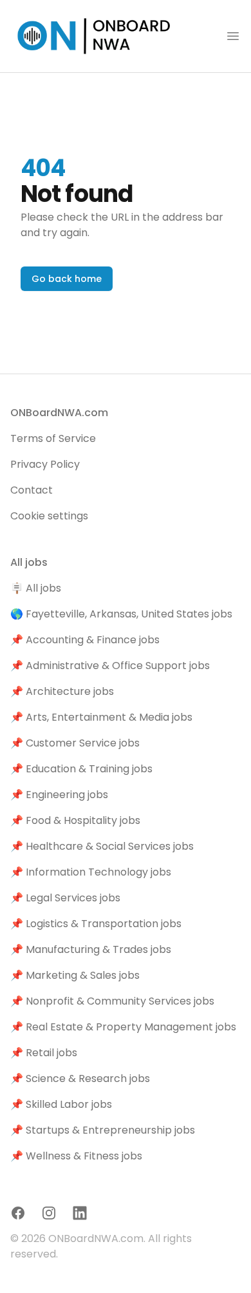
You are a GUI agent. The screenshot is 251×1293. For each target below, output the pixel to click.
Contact (31, 490)
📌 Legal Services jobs (65, 897)
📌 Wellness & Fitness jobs (76, 1155)
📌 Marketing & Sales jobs (75, 975)
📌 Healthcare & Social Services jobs (102, 846)
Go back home (67, 278)
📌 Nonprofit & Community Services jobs (112, 1001)
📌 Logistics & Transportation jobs (95, 923)
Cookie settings (49, 515)
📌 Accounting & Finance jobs (85, 639)
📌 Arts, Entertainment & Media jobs (101, 717)
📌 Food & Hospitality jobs (75, 820)
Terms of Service (53, 438)
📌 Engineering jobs (59, 794)
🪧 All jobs (35, 588)
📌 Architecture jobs (62, 691)
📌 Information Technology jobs (90, 872)
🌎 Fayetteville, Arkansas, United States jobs (121, 613)
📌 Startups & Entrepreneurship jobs (102, 1130)
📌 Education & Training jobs (81, 768)
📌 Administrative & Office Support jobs (110, 665)
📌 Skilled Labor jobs (61, 1104)
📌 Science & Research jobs (80, 1078)
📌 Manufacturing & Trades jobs (90, 949)
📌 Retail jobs (43, 1052)
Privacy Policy (45, 464)
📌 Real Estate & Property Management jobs (123, 1026)
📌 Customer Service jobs (75, 743)
